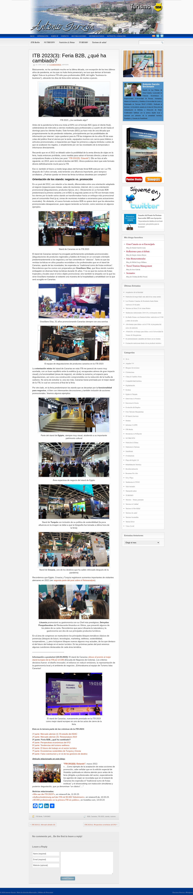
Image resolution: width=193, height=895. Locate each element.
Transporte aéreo (131, 491)
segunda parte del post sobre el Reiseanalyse (74, 580)
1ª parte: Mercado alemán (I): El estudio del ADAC (54, 734)
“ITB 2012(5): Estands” (79, 158)
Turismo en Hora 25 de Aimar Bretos (138, 308)
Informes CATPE (131, 425)
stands (107, 816)
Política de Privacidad (45, 892)
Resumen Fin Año (132, 473)
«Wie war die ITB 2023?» (43, 794)
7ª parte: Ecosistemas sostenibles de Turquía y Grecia (56, 751)
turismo (113, 816)
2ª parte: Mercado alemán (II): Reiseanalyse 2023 (54, 737)
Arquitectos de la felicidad (134, 292)
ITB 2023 (101, 816)
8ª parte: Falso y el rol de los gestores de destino (59, 754)
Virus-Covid (130, 526)
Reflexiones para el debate (138, 251)
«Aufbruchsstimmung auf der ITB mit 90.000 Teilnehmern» (58, 797)
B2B (88, 816)
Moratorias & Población (134, 434)
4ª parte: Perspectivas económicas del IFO (51, 742)
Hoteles (128, 420)
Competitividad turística (133, 381)
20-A (127, 359)
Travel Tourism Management (139, 265)
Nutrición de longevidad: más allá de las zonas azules (143, 296)
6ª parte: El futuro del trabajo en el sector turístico (54, 748)
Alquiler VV (130, 363)
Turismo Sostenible (132, 517)
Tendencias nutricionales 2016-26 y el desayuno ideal (143, 312)
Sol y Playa (129, 477)
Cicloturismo (130, 372)
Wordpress (189, 892)
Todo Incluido (130, 486)
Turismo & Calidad (132, 504)
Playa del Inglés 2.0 (132, 460)
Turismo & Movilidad (133, 508)
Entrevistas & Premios (133, 398)
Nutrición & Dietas (67, 42)
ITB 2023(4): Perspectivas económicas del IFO (100, 824)
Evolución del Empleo (133, 407)
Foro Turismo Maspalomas (135, 412)
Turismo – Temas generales (135, 499)
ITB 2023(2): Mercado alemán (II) (43, 824)
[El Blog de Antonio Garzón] (96, 17)
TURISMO (83, 42)
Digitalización (130, 385)
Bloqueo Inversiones (132, 368)
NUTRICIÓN (49, 42)
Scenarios (130, 272)
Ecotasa (128, 390)
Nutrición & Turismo (133, 447)
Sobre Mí (54, 36)
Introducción (42, 36)
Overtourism (130, 456)
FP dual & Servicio (132, 416)
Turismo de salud (99, 42)
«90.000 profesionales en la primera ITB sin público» (56, 800)
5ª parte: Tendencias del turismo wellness (50, 745)
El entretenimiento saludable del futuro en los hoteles (143, 339)
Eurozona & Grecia (132, 403)
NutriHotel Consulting (116, 36)
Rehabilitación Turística (133, 464)
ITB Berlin (35, 42)
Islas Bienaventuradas (136, 258)
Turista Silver (130, 521)
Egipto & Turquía (131, 394)
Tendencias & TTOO (133, 482)
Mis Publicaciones (78, 36)
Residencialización (132, 469)
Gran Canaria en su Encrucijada (140, 244)
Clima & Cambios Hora (133, 376)
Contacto (65, 36)
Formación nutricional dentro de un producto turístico (143, 343)
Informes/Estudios (96, 36)
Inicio (32, 36)
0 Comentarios (55, 64)
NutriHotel (129, 451)
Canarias (94, 816)
